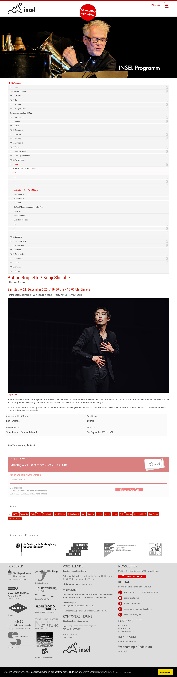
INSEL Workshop (16, 267)
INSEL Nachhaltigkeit (18, 241)
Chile (122, 514)
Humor (99, 514)
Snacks (129, 514)
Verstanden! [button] (165, 672)
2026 (14, 177)
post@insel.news (131, 597)
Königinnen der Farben (22, 194)
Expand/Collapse (167, 83)
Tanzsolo (91, 514)
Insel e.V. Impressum (127, 641)
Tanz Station (153, 514)
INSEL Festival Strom (18, 151)
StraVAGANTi (19, 198)
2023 (14, 224)
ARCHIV (15, 173)
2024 (14, 186)
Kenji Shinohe (60, 514)
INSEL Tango (15, 122)
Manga (107, 514)
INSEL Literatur (15, 96)
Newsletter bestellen (88, 12)
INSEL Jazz (14, 100)
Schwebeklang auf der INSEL (21, 113)
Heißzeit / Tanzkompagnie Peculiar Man (28, 207)
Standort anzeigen (132, 603)
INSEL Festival (15, 134)
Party (33, 514)
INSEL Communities (17, 254)
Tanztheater (47, 514)
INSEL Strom (14, 147)
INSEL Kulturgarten (17, 246)
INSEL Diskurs (15, 258)
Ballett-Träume (19, 216)
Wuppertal (24, 514)
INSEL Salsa (14, 126)
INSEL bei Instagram (132, 614)
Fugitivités (17, 211)
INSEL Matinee (15, 250)
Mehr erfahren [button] (123, 672)
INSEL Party (14, 263)
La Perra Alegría (140, 514)
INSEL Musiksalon (17, 117)
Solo (83, 514)
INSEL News (14, 87)
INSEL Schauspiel (16, 130)
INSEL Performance (17, 160)
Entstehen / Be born (21, 220)
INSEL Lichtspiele (16, 143)
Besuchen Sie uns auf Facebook (138, 608)
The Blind (17, 203)
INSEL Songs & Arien (18, 109)
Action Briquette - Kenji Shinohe (26, 190)
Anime (114, 514)
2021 (14, 233)
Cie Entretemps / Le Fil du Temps (24, 169)
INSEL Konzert (15, 104)
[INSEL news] (15, 4)
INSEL (15, 514)
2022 (14, 228)
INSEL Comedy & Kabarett (20, 156)
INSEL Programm (15, 83)
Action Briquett (73, 514)
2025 (14, 181)
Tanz (39, 514)
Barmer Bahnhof (15, 518)
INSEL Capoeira (16, 237)
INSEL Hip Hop (15, 139)
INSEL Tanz (14, 164)
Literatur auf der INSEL (18, 92)
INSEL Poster (15, 271)
